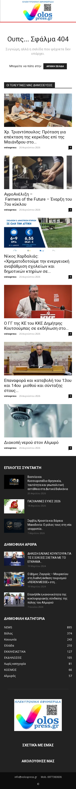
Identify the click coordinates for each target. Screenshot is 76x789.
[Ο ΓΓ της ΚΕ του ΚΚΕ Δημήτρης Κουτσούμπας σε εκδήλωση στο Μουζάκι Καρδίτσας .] (38, 301)
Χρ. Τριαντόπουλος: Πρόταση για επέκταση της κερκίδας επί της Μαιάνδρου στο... (35, 137)
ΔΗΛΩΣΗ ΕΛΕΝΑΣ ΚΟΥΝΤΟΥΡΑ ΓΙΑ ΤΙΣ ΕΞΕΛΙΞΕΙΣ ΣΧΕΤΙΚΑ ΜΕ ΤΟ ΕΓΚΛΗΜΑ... (49, 557)
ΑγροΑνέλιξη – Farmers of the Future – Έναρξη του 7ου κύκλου (38, 199)
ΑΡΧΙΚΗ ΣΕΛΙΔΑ (55, 66)
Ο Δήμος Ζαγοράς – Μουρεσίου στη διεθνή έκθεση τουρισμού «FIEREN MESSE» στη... (48, 578)
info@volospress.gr (26, 777)
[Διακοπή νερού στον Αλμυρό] (38, 420)
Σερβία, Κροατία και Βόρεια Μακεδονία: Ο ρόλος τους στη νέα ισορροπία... (49, 524)
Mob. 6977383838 (51, 777)
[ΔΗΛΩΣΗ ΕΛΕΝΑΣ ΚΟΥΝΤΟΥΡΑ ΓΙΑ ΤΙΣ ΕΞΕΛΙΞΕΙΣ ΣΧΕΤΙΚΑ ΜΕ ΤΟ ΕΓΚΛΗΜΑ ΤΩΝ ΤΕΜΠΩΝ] (14, 559)
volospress (10, 147)
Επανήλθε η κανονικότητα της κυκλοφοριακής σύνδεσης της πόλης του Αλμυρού (47, 598)
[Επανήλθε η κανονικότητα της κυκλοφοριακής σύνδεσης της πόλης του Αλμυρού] (14, 599)
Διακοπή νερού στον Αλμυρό (31, 442)
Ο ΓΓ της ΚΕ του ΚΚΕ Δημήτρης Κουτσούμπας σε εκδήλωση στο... (36, 326)
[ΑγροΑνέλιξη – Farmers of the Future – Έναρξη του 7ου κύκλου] (38, 172)
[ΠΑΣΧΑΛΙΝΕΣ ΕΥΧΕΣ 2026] (14, 506)
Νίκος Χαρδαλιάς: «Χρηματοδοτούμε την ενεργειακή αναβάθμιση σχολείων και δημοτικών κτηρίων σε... (36, 264)
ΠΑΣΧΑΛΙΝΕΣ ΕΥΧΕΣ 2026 (44, 501)
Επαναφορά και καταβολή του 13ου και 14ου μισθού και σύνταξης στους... (38, 385)
